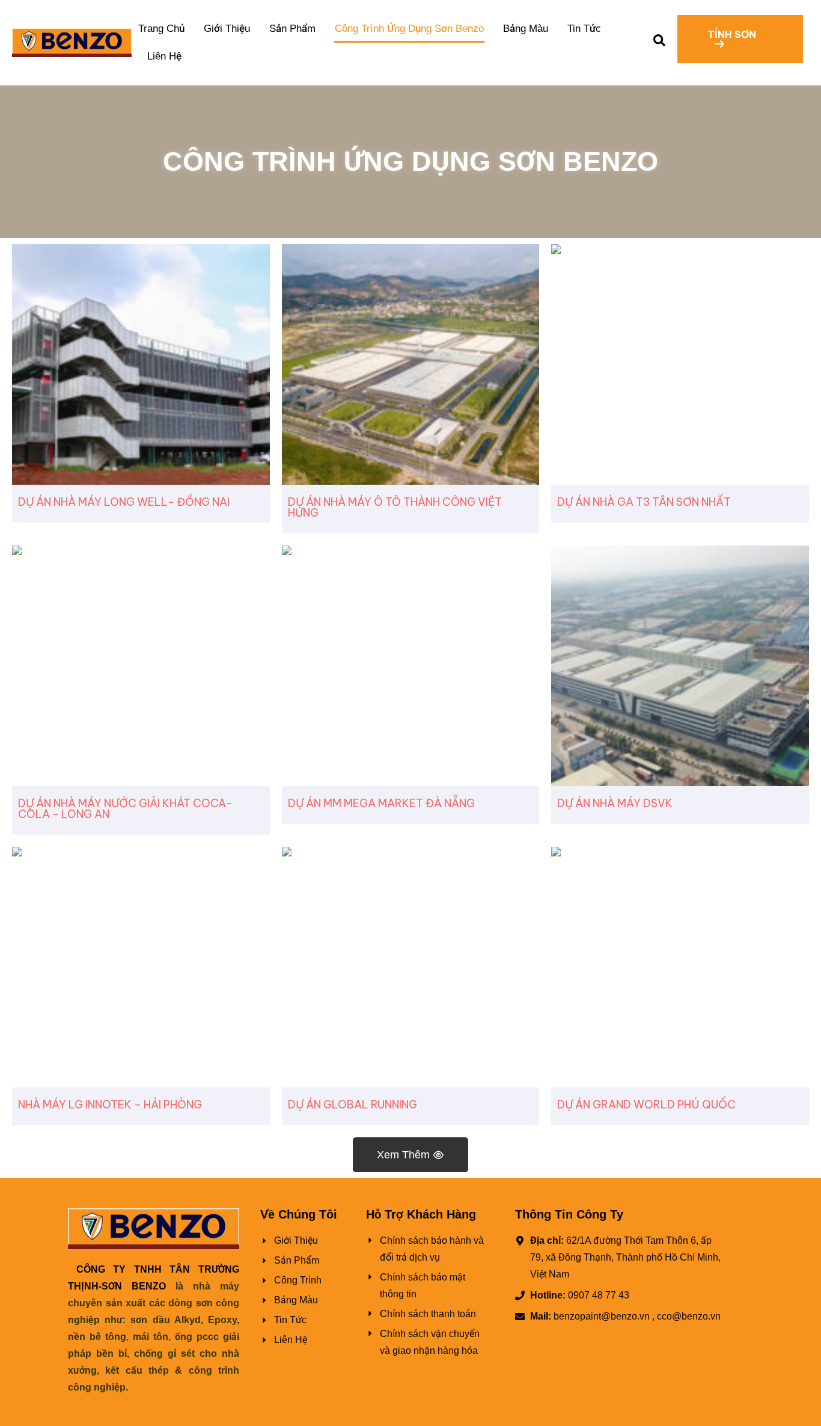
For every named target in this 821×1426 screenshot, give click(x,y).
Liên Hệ (164, 56)
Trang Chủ (161, 28)
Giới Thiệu (227, 28)
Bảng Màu (525, 28)
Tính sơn (731, 34)
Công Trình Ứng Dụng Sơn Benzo (409, 28)
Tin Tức (584, 28)
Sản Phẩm (292, 28)
